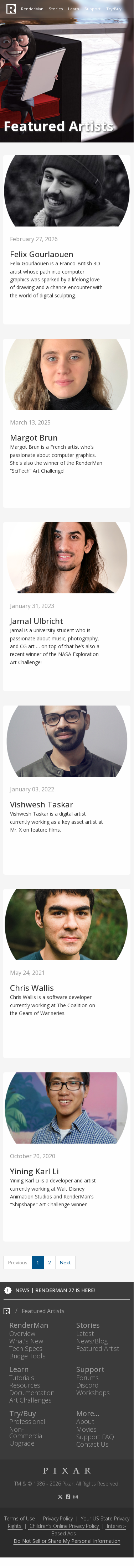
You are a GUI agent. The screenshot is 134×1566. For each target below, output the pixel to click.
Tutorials (21, 1377)
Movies (86, 1429)
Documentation (32, 1392)
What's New (26, 1340)
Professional (27, 1421)
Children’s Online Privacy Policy (64, 1526)
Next (65, 1262)
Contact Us (92, 1444)
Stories (56, 8)
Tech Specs (25, 1348)
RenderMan (32, 8)
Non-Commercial (26, 1432)
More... (87, 1414)
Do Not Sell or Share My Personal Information (67, 1541)
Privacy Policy (58, 1518)
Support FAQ (95, 1436)
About (85, 1421)
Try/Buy (114, 8)
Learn (73, 8)
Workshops (93, 1392)
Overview (22, 1333)
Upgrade (22, 1443)
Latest (85, 1333)
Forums (87, 1377)
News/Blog (92, 1340)
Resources (24, 1385)
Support (92, 8)
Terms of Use (19, 1518)
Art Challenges (30, 1400)
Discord (87, 1385)
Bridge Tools (27, 1356)
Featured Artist (97, 1348)
